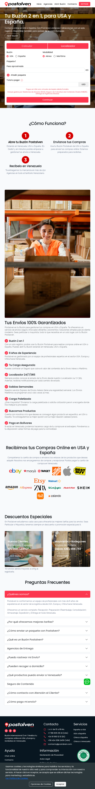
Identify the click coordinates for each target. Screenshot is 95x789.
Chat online (10, 756)
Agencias (48, 4)
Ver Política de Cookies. (16, 778)
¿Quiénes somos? (18, 594)
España (21, 56)
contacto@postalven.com (60, 744)
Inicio (39, 4)
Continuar (47, 99)
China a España (81, 737)
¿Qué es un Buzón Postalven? (25, 639)
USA (11, 56)
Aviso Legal (45, 759)
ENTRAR (84, 3)
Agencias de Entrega (20, 648)
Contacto (72, 4)
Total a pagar (13, 80)
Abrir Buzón (60, 4)
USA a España (80, 733)
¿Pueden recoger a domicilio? (25, 666)
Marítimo (61, 56)
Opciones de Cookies (41, 784)
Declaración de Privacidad (51, 755)
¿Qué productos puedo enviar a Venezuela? (34, 675)
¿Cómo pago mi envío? (21, 701)
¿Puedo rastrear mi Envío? (23, 657)
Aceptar (60, 784)
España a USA (80, 729)
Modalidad (48, 52)
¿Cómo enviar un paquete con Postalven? (33, 630)
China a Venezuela (82, 741)
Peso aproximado (15, 66)
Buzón (9, 52)
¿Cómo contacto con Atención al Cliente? (33, 693)
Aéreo (49, 56)
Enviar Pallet (63, 556)
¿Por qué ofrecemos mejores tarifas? (30, 622)
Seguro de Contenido (20, 684)
